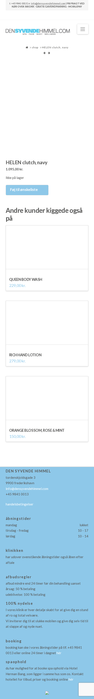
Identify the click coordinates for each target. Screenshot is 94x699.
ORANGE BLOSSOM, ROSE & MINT (36, 430)
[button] (82, 29)
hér (59, 653)
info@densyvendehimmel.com (48, 3)
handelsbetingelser (19, 504)
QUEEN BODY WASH (25, 279)
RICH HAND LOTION (25, 355)
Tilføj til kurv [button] (47, 267)
